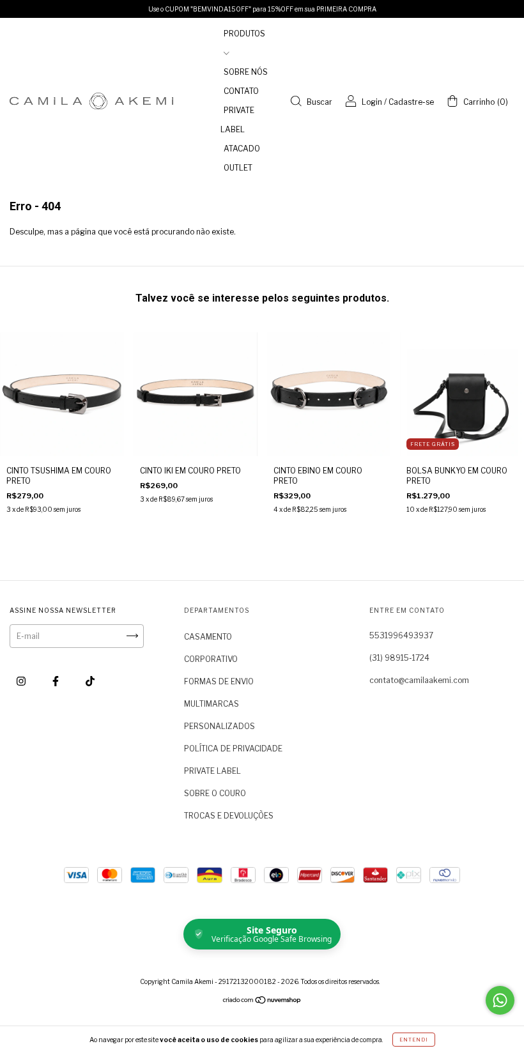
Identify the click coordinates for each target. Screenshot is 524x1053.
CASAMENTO (208, 637)
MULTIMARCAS (211, 704)
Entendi (413, 1039)
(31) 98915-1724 (399, 658)
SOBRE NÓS (246, 72)
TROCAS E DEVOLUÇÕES (229, 815)
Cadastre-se (411, 102)
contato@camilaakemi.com (419, 680)
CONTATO (241, 91)
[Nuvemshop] (262, 1001)
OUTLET (238, 168)
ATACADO (242, 148)
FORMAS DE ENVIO (219, 681)
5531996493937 (401, 635)
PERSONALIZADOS (219, 726)
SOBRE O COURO (215, 793)
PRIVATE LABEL (212, 771)
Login (372, 102)
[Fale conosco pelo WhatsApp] (500, 1000)
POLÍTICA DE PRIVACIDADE (233, 748)
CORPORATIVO (211, 659)
